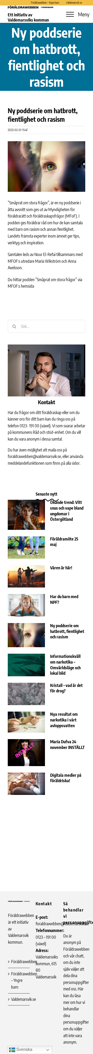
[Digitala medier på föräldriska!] (26, 784)
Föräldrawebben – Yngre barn (19, 980)
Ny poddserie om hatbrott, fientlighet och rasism (67, 631)
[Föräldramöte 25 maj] (26, 547)
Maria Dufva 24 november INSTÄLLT (67, 744)
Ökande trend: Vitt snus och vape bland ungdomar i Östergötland (66, 511)
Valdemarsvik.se (19, 999)
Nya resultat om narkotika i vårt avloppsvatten (64, 720)
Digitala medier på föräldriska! (65, 778)
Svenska (23, 1049)
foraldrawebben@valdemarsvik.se (34, 456)
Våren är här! (61, 567)
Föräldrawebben (19, 961)
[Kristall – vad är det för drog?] (26, 694)
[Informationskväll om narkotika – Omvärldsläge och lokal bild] (26, 665)
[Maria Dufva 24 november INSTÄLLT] (26, 752)
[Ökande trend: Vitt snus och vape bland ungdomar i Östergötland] (26, 515)
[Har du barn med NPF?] (26, 605)
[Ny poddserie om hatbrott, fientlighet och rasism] (26, 635)
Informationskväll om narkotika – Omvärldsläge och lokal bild (65, 665)
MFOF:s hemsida (21, 286)
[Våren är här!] (26, 576)
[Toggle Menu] (70, 14)
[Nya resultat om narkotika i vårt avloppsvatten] (26, 722)
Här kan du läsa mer (73, 995)
